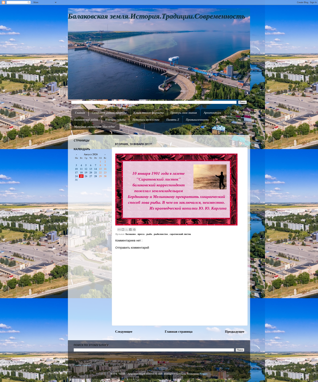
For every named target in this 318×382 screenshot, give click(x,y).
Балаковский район (86, 119)
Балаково (131, 234)
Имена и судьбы (115, 119)
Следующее (123, 331)
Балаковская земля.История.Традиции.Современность (156, 16)
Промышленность (197, 119)
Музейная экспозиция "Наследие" (95, 126)
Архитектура (212, 112)
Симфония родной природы (109, 112)
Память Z (172, 119)
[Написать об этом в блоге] (123, 229)
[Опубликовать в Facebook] (130, 229)
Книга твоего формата (148, 112)
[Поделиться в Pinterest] (134, 229)
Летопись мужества (145, 119)
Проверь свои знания (183, 112)
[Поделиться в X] (126, 229)
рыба (149, 234)
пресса (141, 234)
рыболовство (161, 234)
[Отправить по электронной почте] (119, 229)
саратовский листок (180, 234)
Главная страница (178, 331)
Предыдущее (234, 331)
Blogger (203, 373)
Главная (80, 112)
